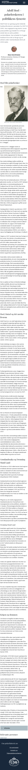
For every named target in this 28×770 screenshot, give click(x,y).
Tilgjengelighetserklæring (14, 753)
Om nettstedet (14, 747)
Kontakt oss (14, 750)
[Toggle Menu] (24, 2)
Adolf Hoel (3, 737)
